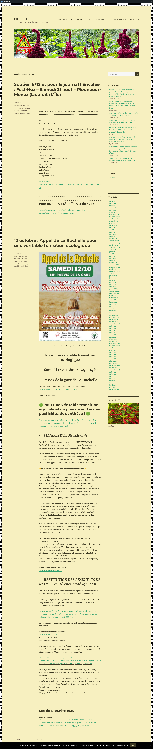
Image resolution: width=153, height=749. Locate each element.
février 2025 (113, 236)
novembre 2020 (114, 346)
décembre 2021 (114, 317)
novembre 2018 (114, 389)
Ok (132, 745)
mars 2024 (112, 258)
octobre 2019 (113, 368)
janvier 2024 (113, 263)
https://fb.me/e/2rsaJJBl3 (49, 635)
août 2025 (112, 223)
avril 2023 (112, 282)
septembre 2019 (114, 370)
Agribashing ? (118, 19)
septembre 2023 (114, 271)
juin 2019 (112, 376)
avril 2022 (112, 309)
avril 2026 (112, 208)
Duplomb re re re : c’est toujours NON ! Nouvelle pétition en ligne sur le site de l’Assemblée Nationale (122, 139)
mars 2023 (112, 284)
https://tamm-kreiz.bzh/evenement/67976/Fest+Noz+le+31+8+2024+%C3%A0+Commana (70, 184)
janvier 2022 (113, 315)
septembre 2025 (114, 221)
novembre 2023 (114, 267)
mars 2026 (113, 210)
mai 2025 (112, 230)
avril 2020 (112, 359)
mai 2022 (112, 306)
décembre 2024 (114, 241)
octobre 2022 (113, 295)
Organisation (101, 19)
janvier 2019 (113, 385)
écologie (17, 259)
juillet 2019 (113, 374)
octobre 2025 (113, 219)
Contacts (133, 19)
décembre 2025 (114, 214)
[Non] (150, 745)
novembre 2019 (114, 365)
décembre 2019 (114, 363)
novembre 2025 (114, 217)
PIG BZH (20, 19)
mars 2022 (112, 311)
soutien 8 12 (25, 111)
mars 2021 (112, 337)
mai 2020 (112, 357)
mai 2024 (112, 254)
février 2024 (113, 260)
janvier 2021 (113, 341)
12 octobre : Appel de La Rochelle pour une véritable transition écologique (55, 243)
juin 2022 (112, 304)
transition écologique (21, 266)
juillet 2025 (113, 225)
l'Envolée (17, 111)
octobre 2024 (113, 245)
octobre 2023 (113, 269)
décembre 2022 (114, 291)
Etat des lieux (64, 19)
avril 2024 (112, 256)
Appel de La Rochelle (21, 261)
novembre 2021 (114, 319)
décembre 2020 (114, 344)
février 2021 (113, 339)
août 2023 (112, 274)
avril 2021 (112, 335)
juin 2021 (112, 330)
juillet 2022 (113, 302)
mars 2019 (112, 381)
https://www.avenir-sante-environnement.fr (58, 390)
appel (16, 256)
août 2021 (112, 326)
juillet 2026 (113, 201)
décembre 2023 (114, 265)
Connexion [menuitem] (7, 1)
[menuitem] (2, 1)
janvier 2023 (113, 289)
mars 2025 (112, 234)
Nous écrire (111, 178)
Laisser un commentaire (22, 113)
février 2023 (113, 287)
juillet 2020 (113, 352)
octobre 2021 (113, 322)
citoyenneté (18, 105)
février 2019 (113, 383)
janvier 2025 (113, 239)
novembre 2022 (114, 293)
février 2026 (113, 212)
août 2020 (112, 350)
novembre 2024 (114, 243)
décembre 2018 (114, 387)
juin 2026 (112, 204)
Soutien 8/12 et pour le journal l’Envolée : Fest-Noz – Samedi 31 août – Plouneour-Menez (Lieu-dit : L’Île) (57, 89)
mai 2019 (112, 378)
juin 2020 (112, 354)
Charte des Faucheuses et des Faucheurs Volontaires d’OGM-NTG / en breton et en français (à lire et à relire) (123, 130)
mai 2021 (112, 333)
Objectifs (78, 19)
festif (28, 105)
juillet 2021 (113, 328)
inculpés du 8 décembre (22, 108)
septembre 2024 (114, 247)
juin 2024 (112, 252)
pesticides (24, 259)
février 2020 (113, 361)
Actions (88, 19)
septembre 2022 (114, 298)
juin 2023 (112, 278)
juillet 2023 (113, 276)
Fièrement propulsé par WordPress (33, 740)
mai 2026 (112, 206)
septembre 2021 (114, 324)
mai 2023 (112, 280)
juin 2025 (112, 228)
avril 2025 (112, 232)
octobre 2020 (113, 348)
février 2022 (113, 313)
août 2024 (112, 249)
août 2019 (112, 372)
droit (24, 105)
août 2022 (112, 300)
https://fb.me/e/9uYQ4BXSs (50, 570)
